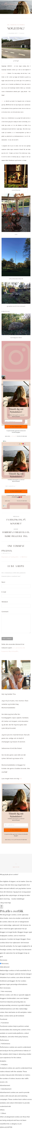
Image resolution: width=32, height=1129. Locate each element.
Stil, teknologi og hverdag (16, 24)
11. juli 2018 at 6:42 (6, 553)
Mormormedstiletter (16, 4)
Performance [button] (4, 1040)
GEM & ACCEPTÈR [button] (6, 1127)
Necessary (5, 963)
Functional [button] (3, 1019)
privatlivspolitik (13, 436)
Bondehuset (4, 73)
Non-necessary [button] (5, 988)
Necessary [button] (3, 960)
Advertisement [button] (5, 1085)
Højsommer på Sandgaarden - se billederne (14, 557)
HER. (20, 778)
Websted (5, 602)
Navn (4, 582)
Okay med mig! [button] (5, 903)
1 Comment (21, 33)
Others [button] (2, 1110)
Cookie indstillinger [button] (17, 899)
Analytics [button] (3, 1061)
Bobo (3, 101)
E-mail (4, 592)
